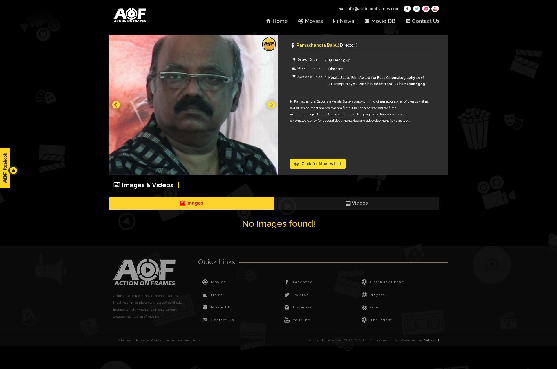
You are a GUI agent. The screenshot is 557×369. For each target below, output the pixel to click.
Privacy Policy (149, 340)
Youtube (301, 320)
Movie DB (383, 21)
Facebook (302, 282)
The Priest (381, 320)
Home (280, 21)
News (347, 21)
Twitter (300, 295)
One (374, 307)
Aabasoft (432, 340)
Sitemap (125, 340)
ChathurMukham (387, 282)
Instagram (303, 307)
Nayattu (378, 295)
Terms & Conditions (183, 340)
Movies (314, 21)
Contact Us (426, 21)
